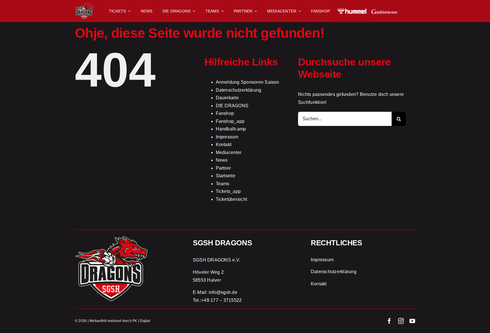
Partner (223, 168)
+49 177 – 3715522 (221, 300)
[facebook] (389, 321)
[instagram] (401, 321)
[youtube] (412, 321)
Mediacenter (229, 152)
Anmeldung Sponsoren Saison (247, 82)
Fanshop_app (230, 121)
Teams (222, 183)
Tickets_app (228, 191)
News (222, 160)
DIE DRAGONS (232, 105)
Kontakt (224, 144)
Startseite (225, 175)
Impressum (227, 136)
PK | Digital (141, 321)
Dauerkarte (227, 97)
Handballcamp (231, 129)
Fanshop (225, 113)
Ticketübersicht (231, 199)
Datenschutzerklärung (238, 90)
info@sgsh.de (223, 292)
